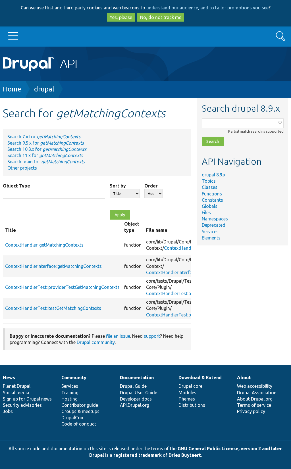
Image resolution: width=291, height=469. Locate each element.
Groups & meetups (80, 411)
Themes (186, 398)
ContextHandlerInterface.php (175, 272)
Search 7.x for (43, 136)
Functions (212, 193)
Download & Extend (200, 377)
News (9, 377)
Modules (187, 392)
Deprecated (213, 225)
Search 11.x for (45, 155)
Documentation (137, 377)
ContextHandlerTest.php (171, 293)
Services (210, 231)
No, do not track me (160, 17)
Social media (16, 392)
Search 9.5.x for (45, 142)
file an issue (118, 336)
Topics (209, 181)
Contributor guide (79, 405)
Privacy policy (251, 411)
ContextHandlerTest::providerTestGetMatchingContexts (62, 287)
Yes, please (121, 17)
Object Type (16, 185)
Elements (211, 237)
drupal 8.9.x (213, 174)
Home (12, 89)
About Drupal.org (255, 398)
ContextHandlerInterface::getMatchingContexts (53, 266)
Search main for (46, 161)
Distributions (191, 405)
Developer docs (136, 398)
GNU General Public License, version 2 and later (230, 448)
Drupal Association (257, 392)
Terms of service (254, 405)
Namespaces (215, 218)
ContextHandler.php (184, 248)
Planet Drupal (16, 386)
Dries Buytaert (185, 455)
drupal (44, 89)
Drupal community (96, 342)
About (244, 377)
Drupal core (190, 386)
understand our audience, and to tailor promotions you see (207, 7)
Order (151, 185)
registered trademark (137, 455)
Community (73, 377)
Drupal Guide (133, 386)
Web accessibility (254, 386)
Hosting (69, 398)
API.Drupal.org (134, 405)
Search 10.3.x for (46, 149)
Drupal (96, 455)
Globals (209, 206)
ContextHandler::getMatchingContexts (44, 244)
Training (69, 392)
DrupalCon (72, 417)
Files (206, 212)
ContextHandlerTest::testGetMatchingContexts (53, 308)
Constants (212, 200)
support (152, 336)
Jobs (8, 411)
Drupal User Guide (138, 392)
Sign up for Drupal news (27, 398)
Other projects (22, 167)
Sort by (118, 185)
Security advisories (22, 405)
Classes (209, 187)
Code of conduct (78, 423)
